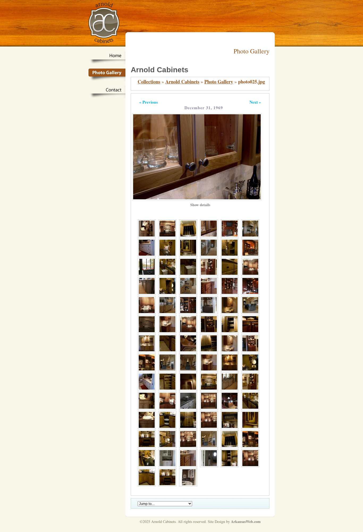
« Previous (148, 102)
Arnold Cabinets (182, 81)
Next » (255, 102)
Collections (149, 81)
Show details (200, 205)
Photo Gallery (218, 81)
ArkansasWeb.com (246, 521)
